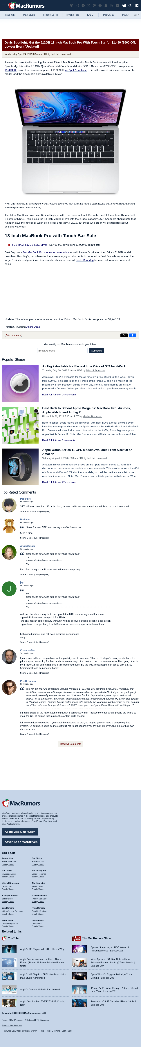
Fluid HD (49, 1031)
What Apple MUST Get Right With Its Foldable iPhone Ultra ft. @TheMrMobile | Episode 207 (113, 962)
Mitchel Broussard (61, 54)
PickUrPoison (28, 681)
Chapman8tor (27, 650)
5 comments (68, 440)
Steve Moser (8, 920)
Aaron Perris (38, 920)
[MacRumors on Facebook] (83, 6)
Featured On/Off (10, 1031)
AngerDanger (27, 546)
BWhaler (25, 519)
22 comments (69, 482)
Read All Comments (70, 744)
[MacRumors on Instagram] (77, 6)
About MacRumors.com (20, 831)
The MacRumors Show (96, 938)
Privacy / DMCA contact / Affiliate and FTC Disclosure (25, 1020)
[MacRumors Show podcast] (71, 6)
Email (4, 864)
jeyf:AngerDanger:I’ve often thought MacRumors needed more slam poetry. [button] (56, 601)
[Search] (131, 6)
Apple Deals (33, 326)
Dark (70, 1031)
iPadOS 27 (108, 14)
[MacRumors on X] (88, 6)
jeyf (22, 582)
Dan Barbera (8, 908)
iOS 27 (91, 14)
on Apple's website (76, 70)
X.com (11, 864)
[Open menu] (4, 5)
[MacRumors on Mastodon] (94, 6)
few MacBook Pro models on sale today (46, 252)
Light (64, 1031)
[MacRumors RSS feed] (112, 6)
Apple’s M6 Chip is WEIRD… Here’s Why (42, 949)
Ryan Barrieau (38, 908)
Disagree (45, 511)
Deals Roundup (85, 260)
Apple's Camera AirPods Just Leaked (40, 989)
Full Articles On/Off (28, 1031)
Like (38, 511)
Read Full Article (51, 394)
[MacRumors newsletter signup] (118, 6)
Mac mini (10, 14)
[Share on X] (124, 335)
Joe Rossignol (39, 870)
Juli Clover (7, 870)
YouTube (13, 938)
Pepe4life (25, 498)
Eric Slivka (37, 858)
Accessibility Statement (12, 1025)
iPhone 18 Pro (50, 14)
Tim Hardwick (38, 883)
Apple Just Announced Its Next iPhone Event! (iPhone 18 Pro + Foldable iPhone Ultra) (42, 962)
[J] (9, 595)
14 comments (69, 394)
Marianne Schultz (40, 895)
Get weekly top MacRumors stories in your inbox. (70, 344)
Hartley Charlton (10, 895)
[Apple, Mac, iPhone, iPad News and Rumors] (26, 9)
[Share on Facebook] (132, 335)
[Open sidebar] (137, 6)
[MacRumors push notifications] (106, 6)
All (136, 14)
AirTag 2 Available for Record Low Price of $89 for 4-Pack (84, 366)
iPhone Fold (72, 14)
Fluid (42, 1031)
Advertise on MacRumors (21, 841)
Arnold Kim (7, 858)
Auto (58, 1031)
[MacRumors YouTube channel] (100, 6)
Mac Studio (29, 14)
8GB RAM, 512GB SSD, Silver (29, 244)
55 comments (13, 335)
